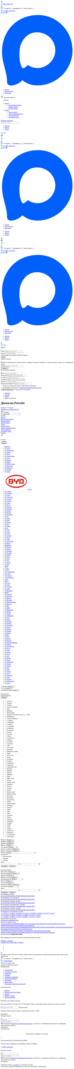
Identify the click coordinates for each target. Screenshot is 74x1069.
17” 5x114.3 (30, 917)
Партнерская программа (13, 992)
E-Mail (3, 366)
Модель (3, 852)
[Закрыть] (1, 372)
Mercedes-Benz (11, 602)
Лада (11, 931)
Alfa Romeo (10, 450)
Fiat (8, 524)
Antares (9, 703)
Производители (6, 695)
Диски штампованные (15, 114)
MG (8, 606)
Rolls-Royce (10, 646)
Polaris (9, 627)
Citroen (41, 924)
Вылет (3, 881)
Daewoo (9, 507)
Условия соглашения (11, 977)
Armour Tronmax (12, 707)
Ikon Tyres (10, 755)
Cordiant (9, 724)
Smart (8, 660)
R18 (17, 896)
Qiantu (7, 635)
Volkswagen (10, 681)
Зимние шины (13, 107)
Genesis (9, 536)
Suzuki (9, 666)
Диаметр (4, 843)
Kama (9, 757)
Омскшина (10, 836)
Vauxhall (9, 675)
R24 (33, 896)
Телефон (4, 379)
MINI (8, 608)
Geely (8, 534)
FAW (8, 520)
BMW (8, 462)
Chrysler (9, 499)
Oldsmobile (10, 616)
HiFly (9, 753)
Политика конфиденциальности (15, 984)
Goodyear (10, 744)
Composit (10, 720)
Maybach (9, 596)
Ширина (4, 840)
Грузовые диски (13, 117)
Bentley (9, 460)
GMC (8, 539)
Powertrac (10, 796)
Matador (9, 771)
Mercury (9, 604)
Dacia (8, 505)
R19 (20, 896)
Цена (2, 862)
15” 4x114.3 (24, 913)
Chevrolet (10, 497)
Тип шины (4, 847)
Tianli (8, 809)
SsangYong (10, 662)
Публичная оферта (11, 978)
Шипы (3, 845)
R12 (2, 896)
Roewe (9, 644)
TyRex (9, 825)
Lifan (8, 585)
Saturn (9, 652)
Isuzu (8, 557)
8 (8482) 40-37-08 (6, 942)
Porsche (9, 631)
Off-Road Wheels (6, 920)
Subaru (9, 664)
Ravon (9, 639)
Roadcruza (10, 798)
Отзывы (7, 975)
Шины (7, 103)
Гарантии (8, 973)
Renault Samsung (12, 642)
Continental (10, 722)
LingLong (10, 765)
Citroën (9, 501)
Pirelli (9, 790)
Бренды (7, 990)
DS (8, 516)
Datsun (9, 511)
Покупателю (9, 91)
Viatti (8, 827)
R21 (25, 896)
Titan (8, 813)
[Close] (1, 1037)
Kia (8, 568)
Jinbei (6, 566)
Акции (7, 89)
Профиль (4, 841)
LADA (7, 570)
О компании (9, 970)
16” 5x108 (23, 915)
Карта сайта (8, 982)
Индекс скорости (6, 849)
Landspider (10, 763)
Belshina (9, 711)
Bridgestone (10, 716)
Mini (23, 927)
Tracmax (9, 819)
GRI (8, 745)
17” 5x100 (23, 917)
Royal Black (11, 800)
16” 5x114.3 (36, 915)
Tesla (8, 669)
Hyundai (9, 553)
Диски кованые (13, 115)
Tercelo (9, 807)
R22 (28, 896)
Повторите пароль (7, 383)
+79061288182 (7, 961)
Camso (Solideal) (12, 718)
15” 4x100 (10, 913)
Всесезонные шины (14, 105)
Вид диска (4, 872)
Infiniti (9, 555)
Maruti (7, 592)
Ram (8, 637)
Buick (8, 472)
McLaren (9, 600)
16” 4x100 (4, 915)
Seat (8, 656)
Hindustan (8, 545)
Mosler (9, 612)
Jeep (8, 564)
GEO (8, 537)
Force (6, 528)
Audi (8, 458)
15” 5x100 (31, 913)
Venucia (9, 679)
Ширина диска (6, 877)
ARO (8, 454)
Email (2, 351)
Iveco (8, 559)
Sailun (9, 802)
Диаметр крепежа (7, 884)
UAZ (8, 673)
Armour (9, 705)
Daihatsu (9, 509)
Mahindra (9, 591)
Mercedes (19, 927)
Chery (8, 495)
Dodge (9, 513)
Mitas (8, 776)
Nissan (9, 614)
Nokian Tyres (11, 782)
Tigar (8, 811)
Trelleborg (10, 821)
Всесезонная (7, 856)
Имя (2, 373)
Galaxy (9, 736)
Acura (8, 448)
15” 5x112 (44, 913)
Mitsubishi (10, 610)
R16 (12, 896)
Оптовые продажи (7, 120)
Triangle (9, 823)
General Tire (11, 738)
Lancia (9, 574)
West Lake (10, 831)
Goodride (10, 742)
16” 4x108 (10, 915)
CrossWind (10, 726)
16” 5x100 (17, 915)
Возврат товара (10, 996)
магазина (16, 1065)
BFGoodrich (11, 713)
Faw (8, 931)
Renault (9, 640)
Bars (8, 709)
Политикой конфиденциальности (30, 388)
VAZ (8, 677)
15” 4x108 (16, 913)
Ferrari (9, 522)
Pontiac (9, 629)
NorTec (9, 786)
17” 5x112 (17, 917)
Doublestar (10, 728)
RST (17, 920)
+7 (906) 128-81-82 (7, 4)
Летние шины (13, 108)
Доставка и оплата (11, 972)
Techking (10, 805)
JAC (8, 560)
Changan (9, 493)
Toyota (9, 671)
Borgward (10, 466)
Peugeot (9, 623)
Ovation (9, 788)
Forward (9, 734)
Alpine (8, 452)
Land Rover (10, 577)
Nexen (9, 780)
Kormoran (10, 759)
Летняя (5, 860)
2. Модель (4, 686)
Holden (9, 547)
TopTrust (9, 815)
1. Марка (4, 441)
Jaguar (9, 562)
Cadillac (9, 491)
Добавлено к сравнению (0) (10, 409)
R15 (10, 896)
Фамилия (4, 375)
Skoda (8, 658)
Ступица (4, 883)
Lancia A (9, 576)
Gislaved (9, 740)
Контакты (8, 93)
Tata (8, 668)
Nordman (10, 784)
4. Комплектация (6, 690)
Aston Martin (10, 456)
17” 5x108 (4, 917)
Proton (9, 633)
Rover (8, 648)
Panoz (8, 619)
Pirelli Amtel (11, 792)
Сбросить (12, 866)
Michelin (9, 774)
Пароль (3, 353)
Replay (14, 920)
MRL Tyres (10, 778)
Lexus (8, 583)
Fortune (9, 732)
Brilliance (9, 468)
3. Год (3, 688)
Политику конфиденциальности (21, 1023)
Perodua (9, 621)
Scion (8, 654)
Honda (9, 549)
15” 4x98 (3, 913)
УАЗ (5, 931)
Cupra (8, 503)
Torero (9, 817)
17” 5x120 (37, 917)
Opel (8, 617)
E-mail (3, 377)
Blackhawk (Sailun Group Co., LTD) (18, 715)
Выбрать (4, 443)
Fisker (8, 526)
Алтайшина (11, 834)
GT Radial (10, 747)
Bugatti (9, 470)
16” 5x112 (30, 915)
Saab (8, 650)
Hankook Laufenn (12, 751)
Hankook (10, 749)
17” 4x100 (10, 917)
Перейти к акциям (7, 941)
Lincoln (9, 587)
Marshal (9, 769)
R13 (4, 896)
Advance (9, 701)
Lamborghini (10, 572)
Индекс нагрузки (6, 851)
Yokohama (10, 832)
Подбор (7, 126)
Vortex (49, 932)
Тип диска (4, 886)
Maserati (9, 594)
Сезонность (4, 854)
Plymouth (9, 625)
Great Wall (10, 541)
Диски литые (12, 112)
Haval (8, 543)
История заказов (10, 997)
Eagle (8, 518)
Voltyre (9, 829)
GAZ (8, 532)
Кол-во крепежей (6, 873)
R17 (15, 896)
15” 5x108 (37, 913)
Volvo (8, 683)
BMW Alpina (11, 464)
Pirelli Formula (11, 794)
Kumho (9, 761)
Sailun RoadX (11, 803)
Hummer (9, 551)
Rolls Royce (30, 932)
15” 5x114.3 (50, 913)
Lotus (8, 589)
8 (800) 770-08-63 (18, 942)
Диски (7, 110)
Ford (8, 530)
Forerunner (10, 730)
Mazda (9, 598)
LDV (6, 579)
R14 (7, 896)
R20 (23, 896)
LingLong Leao (12, 767)
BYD (30, 489)
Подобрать (5, 866)
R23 (30, 896)
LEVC (7, 581)
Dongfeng (10, 514)
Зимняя (5, 858)
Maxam (9, 773)
